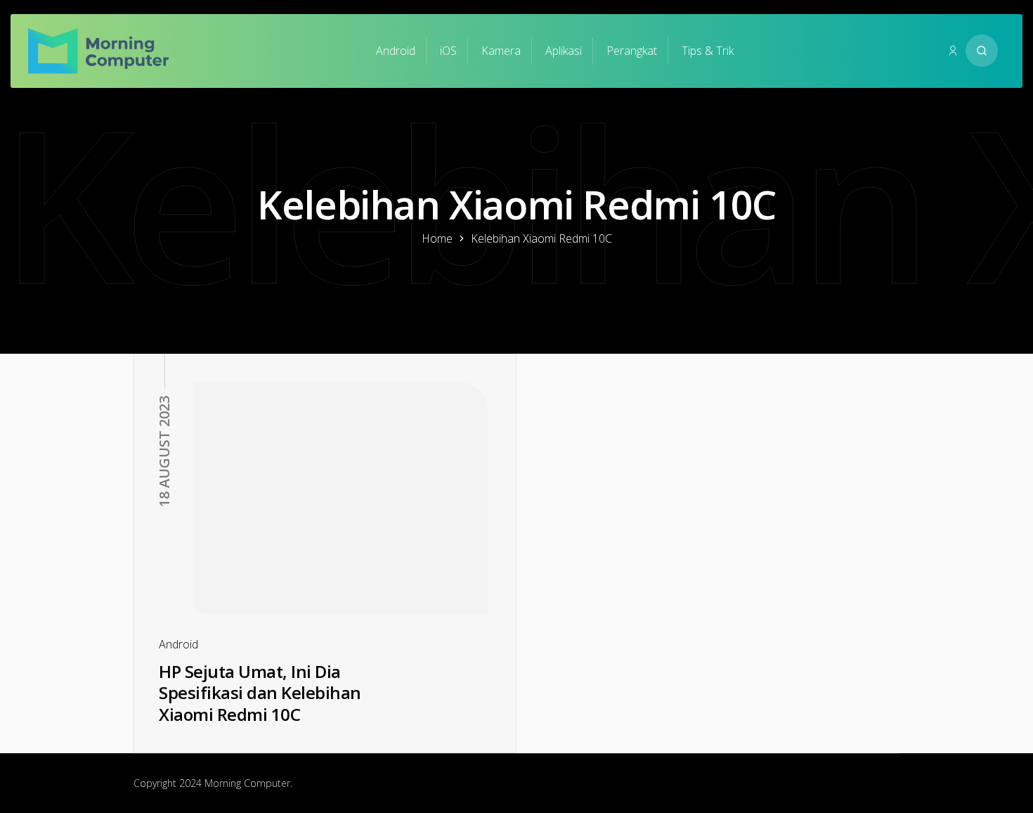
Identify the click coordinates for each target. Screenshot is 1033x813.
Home (437, 238)
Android (395, 50)
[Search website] (982, 50)
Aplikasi (563, 50)
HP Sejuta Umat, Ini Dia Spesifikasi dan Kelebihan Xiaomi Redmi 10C (260, 693)
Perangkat (631, 50)
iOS (448, 50)
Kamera (501, 50)
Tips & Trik (708, 50)
